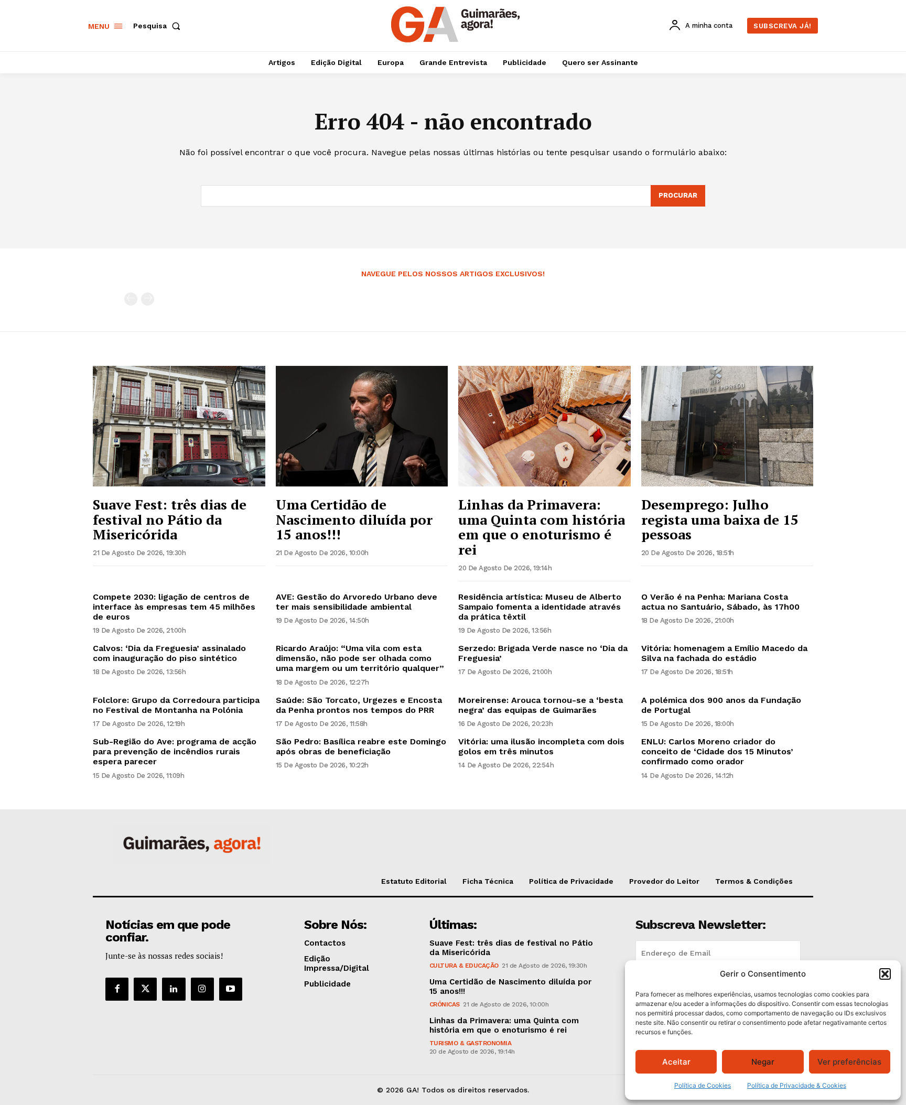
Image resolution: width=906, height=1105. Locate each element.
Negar (762, 1062)
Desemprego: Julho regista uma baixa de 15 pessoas (720, 519)
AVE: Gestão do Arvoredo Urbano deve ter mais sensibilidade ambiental (356, 602)
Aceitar (676, 1062)
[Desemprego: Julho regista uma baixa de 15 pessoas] (727, 426)
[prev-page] (130, 299)
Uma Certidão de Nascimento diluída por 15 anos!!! (354, 519)
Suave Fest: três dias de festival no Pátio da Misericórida (169, 519)
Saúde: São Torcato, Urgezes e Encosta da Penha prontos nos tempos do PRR (359, 705)
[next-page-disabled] (147, 299)
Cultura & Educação (464, 965)
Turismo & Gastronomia (470, 1043)
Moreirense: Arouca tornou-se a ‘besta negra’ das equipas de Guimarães (540, 705)
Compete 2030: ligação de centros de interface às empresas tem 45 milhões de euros (174, 607)
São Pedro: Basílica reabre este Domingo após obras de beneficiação (361, 746)
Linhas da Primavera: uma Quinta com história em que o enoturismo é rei (541, 526)
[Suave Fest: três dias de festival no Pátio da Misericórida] (179, 426)
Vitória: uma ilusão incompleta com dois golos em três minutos (541, 746)
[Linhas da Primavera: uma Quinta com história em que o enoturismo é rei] (544, 426)
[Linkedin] (173, 989)
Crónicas (444, 1004)
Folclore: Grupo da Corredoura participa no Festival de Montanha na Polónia (176, 705)
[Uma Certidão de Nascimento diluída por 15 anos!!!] (362, 426)
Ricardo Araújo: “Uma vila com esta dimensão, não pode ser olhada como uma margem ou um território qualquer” (360, 658)
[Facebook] (116, 989)
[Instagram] (202, 989)
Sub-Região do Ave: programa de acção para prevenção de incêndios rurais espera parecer (174, 751)
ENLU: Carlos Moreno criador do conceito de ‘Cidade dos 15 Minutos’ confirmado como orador (717, 751)
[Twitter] (145, 989)
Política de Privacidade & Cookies (796, 1085)
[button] (885, 974)
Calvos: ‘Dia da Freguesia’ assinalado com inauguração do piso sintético (169, 653)
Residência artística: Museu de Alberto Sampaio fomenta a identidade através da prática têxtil (539, 607)
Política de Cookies (702, 1085)
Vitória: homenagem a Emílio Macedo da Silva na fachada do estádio (724, 653)
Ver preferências (849, 1062)
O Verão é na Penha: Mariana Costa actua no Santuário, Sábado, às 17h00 (720, 602)
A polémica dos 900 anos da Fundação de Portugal (721, 705)
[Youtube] (230, 989)
